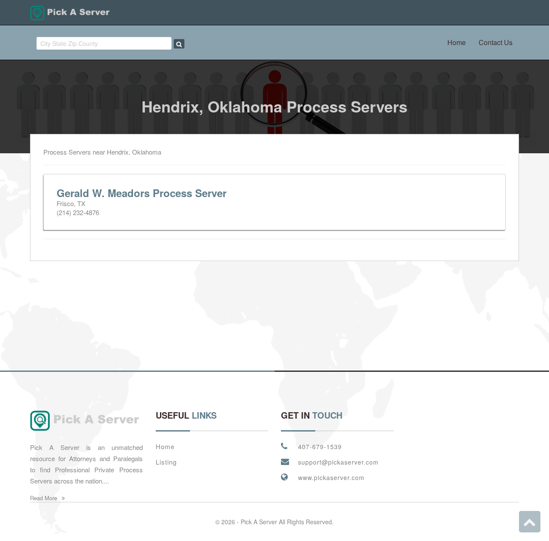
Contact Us (496, 42)
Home (456, 42)
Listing (166, 461)
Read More (44, 498)
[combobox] (104, 43)
